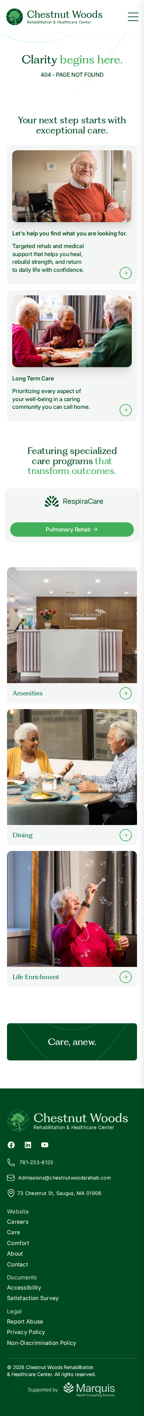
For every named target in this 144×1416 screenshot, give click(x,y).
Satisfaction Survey (33, 1297)
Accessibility (24, 1287)
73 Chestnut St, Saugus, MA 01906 (59, 1193)
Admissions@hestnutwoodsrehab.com (64, 1178)
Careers (17, 1221)
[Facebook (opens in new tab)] (11, 1144)
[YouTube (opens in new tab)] (45, 1144)
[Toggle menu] (133, 17)
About (15, 1253)
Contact (17, 1264)
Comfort (18, 1242)
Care (13, 1232)
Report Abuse (25, 1321)
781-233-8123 (36, 1162)
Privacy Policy (26, 1331)
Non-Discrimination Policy (42, 1342)
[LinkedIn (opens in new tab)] (28, 1144)
